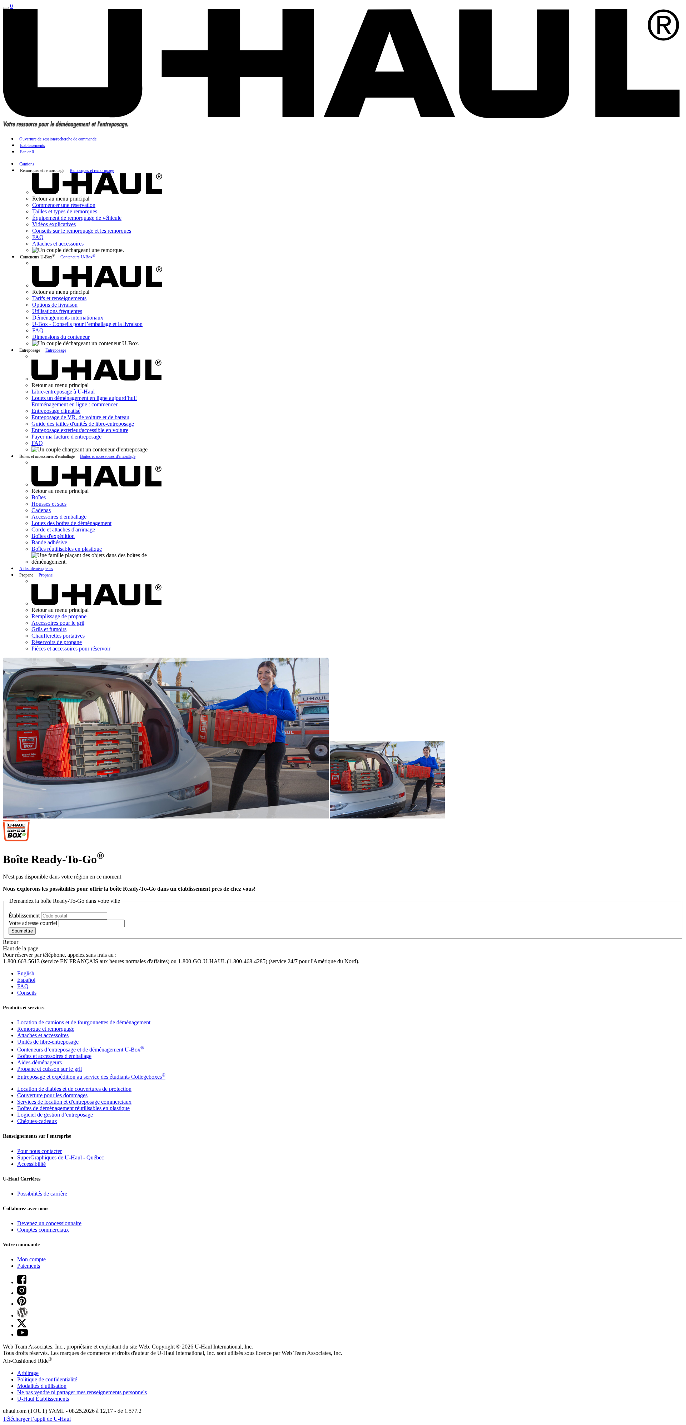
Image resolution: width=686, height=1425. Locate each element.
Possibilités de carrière (42, 1194)
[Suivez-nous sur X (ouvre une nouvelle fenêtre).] (21, 1325)
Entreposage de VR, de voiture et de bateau (80, 417)
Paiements (28, 1266)
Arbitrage (28, 1373)
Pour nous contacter (39, 1151)
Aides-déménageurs (36, 568)
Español (26, 980)
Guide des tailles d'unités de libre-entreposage (82, 424)
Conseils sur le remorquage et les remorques (81, 231)
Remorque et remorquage (45, 1029)
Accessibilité (31, 1164)
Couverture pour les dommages (52, 1095)
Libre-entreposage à (63, 392)
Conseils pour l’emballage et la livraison (87, 324)
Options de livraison (55, 305)
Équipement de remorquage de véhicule (76, 218)
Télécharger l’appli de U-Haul (37, 1419)
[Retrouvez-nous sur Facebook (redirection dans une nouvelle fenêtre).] (21, 1282)
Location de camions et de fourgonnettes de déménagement (83, 1022)
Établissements (32, 145)
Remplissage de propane (58, 616)
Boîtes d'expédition (53, 536)
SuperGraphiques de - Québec (60, 1157)
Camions (26, 164)
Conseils (26, 993)
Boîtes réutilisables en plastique (66, 549)
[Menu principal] (6, 8)
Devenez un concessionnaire (49, 1223)
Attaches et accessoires (58, 244)
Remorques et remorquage (92, 170)
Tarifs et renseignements (59, 298)
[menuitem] (350, 163)
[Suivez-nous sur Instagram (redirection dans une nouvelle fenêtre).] (21, 1293)
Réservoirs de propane (56, 642)
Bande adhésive (49, 542)
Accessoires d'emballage (58, 517)
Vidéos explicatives (54, 224)
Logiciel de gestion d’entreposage (55, 1115)
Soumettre (22, 931)
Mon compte (31, 1259)
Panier (27, 151)
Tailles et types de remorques (64, 211)
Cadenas (41, 510)
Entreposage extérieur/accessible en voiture (79, 430)
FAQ (38, 237)
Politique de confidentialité (47, 1379)
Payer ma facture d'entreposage (66, 437)
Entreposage (55, 350)
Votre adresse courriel (34, 923)
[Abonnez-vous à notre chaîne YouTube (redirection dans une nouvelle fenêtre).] (22, 1334)
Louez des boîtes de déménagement (71, 523)
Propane (46, 575)
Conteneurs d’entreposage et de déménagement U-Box (80, 1050)
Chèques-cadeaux (37, 1121)
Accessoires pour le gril (57, 623)
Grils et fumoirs (48, 629)
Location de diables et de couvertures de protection (74, 1089)
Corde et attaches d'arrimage (63, 529)
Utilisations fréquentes (57, 311)
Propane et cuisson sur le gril (49, 1069)
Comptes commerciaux (43, 1230)
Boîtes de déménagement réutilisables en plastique (73, 1108)
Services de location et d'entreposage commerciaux (74, 1102)
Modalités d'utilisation (41, 1386)
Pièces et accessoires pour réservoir (70, 648)
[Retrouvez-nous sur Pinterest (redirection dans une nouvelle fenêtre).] (21, 1304)
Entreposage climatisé (55, 411)
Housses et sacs (48, 504)
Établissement (25, 915)
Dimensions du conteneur (61, 337)
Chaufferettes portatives (58, 636)
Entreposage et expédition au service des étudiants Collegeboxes (91, 1077)
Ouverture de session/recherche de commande (57, 139)
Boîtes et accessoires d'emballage (107, 456)
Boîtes (38, 497)
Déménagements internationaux (67, 318)
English (25, 973)
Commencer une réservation (63, 205)
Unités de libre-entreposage (48, 1042)
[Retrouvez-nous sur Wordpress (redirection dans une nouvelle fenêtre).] (22, 1315)
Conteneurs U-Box (77, 256)
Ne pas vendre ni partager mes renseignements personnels (82, 1392)
